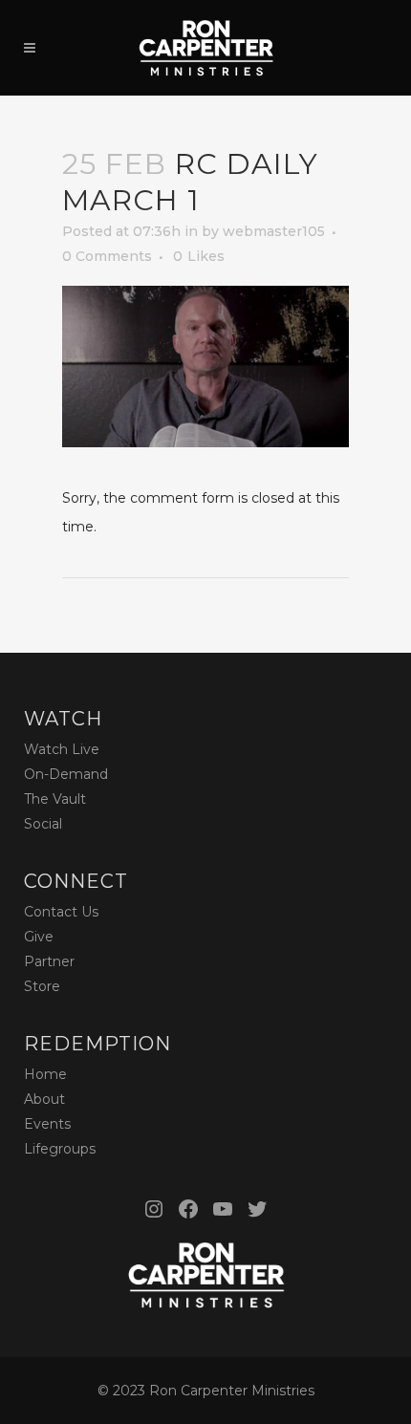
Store (42, 986)
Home (45, 1074)
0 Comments (107, 256)
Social (43, 823)
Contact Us (61, 911)
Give (39, 936)
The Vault (55, 799)
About (44, 1099)
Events (47, 1124)
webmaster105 (274, 231)
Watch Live (61, 749)
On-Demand (66, 774)
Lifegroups (60, 1148)
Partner (49, 961)
